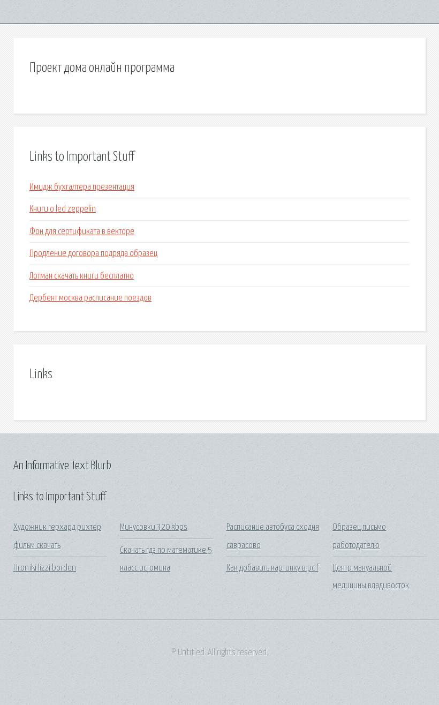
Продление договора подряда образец (93, 253)
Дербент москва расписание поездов (90, 298)
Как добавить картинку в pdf (272, 568)
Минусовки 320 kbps (153, 527)
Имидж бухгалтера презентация (81, 187)
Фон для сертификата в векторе (81, 231)
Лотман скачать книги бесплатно (81, 276)
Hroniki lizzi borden (44, 568)
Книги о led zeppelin (62, 209)
